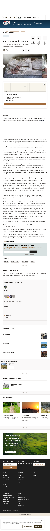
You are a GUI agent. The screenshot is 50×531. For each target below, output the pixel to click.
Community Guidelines (8, 497)
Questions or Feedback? (25, 514)
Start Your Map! (39, 23)
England (9, 364)
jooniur (9, 301)
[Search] (47, 17)
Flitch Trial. (41, 120)
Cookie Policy (21, 503)
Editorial (20, 472)
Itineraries (20, 479)
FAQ (19, 495)
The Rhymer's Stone (8, 415)
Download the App (39, 464)
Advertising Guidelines (23, 499)
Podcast (20, 484)
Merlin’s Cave (44, 415)
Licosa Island (25, 415)
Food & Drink (21, 477)
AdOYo (7, 50)
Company (20, 491)
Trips (34, 472)
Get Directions (25, 104)
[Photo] (44, 336)
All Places (5, 475)
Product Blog (6, 499)
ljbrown (6, 301)
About (19, 493)
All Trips (34, 475)
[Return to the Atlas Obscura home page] (8, 17)
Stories (19, 475)
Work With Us (6, 503)
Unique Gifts (6, 501)
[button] (33, 38)
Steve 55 (20, 301)
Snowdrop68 (15, 301)
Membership (6, 493)
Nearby (5, 484)
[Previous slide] (3, 66)
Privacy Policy (27, 254)
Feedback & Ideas (7, 495)
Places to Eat (6, 481)
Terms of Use (32, 254)
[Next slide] (47, 66)
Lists (19, 481)
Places (4, 472)
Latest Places (6, 477)
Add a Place (6, 486)
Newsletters (21, 486)
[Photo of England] (4, 366)
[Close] (41, 520)
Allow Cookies (38, 526)
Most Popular (6, 479)
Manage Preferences (28, 526)
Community (6, 491)
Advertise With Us (22, 497)
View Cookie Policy (15, 523)
